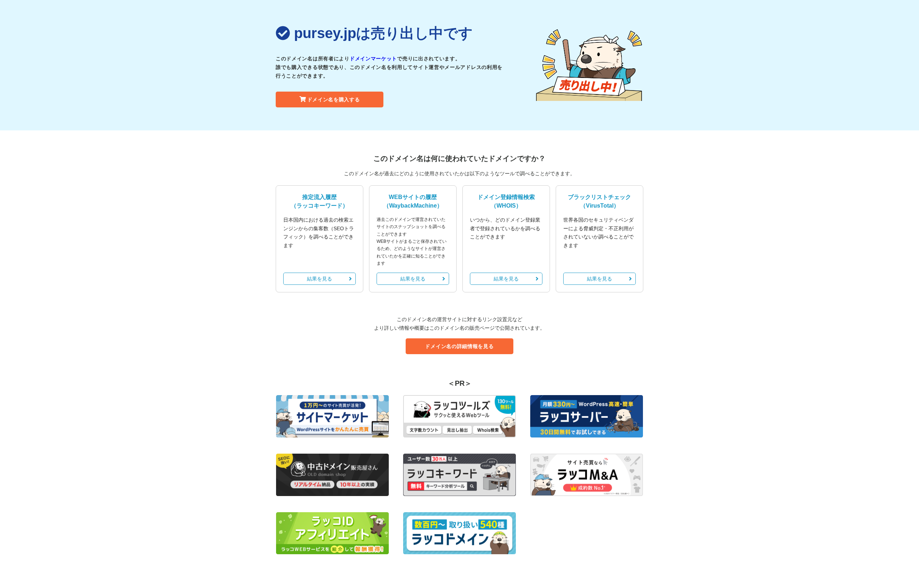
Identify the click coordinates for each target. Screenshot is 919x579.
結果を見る (319, 279)
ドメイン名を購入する (333, 99)
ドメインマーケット (373, 58)
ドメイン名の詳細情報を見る (459, 346)
